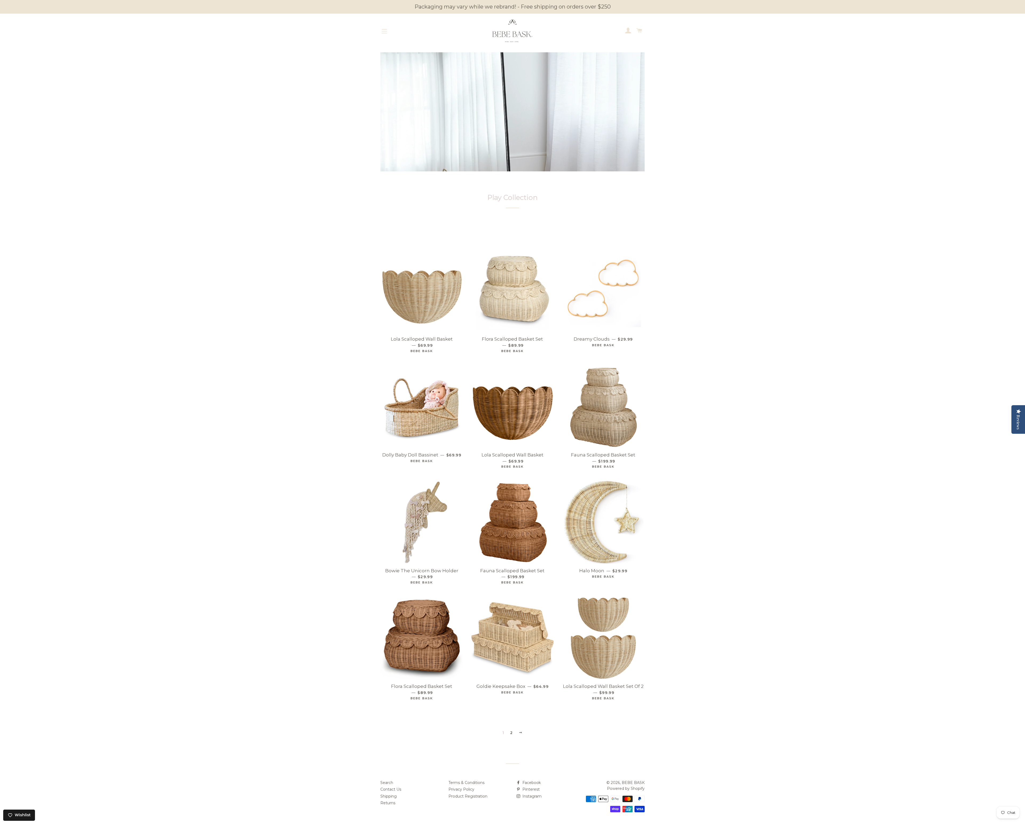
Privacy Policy (461, 789)
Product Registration (467, 796)
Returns (387, 803)
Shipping (388, 796)
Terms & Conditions (466, 782)
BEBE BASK (633, 782)
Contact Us (390, 789)
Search (386, 782)
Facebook (531, 782)
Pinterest (530, 789)
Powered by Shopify (626, 788)
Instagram (531, 796)
